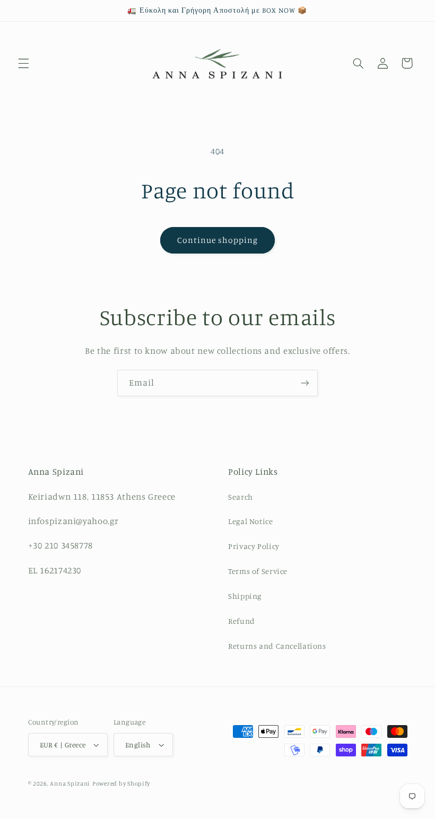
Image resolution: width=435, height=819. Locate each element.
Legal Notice (250, 521)
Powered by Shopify (121, 783)
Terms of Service (258, 571)
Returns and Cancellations (277, 645)
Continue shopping (217, 240)
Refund (241, 620)
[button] (23, 63)
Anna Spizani (70, 783)
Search (240, 496)
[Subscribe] (305, 383)
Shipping (245, 595)
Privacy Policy (254, 546)
